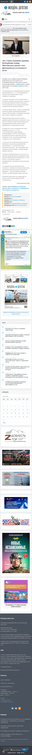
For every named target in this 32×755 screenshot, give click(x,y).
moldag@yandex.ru (6, 700)
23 (27, 413)
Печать (23, 75)
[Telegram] (14, 226)
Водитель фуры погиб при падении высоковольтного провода (15, 341)
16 (27, 409)
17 (3, 413)
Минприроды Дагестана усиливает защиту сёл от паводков (15, 353)
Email (28, 75)
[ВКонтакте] (3, 226)
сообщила (18, 84)
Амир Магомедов (10, 212)
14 (19, 409)
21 (19, 413)
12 (11, 409)
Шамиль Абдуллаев (14, 73)
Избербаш (18, 212)
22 (23, 413)
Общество (25, 74)
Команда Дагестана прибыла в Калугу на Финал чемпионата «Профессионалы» (17, 347)
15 (23, 409)
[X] (10, 226)
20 (15, 413)
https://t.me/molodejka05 (15, 196)
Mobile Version (20, 752)
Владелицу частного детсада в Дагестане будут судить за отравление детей (16, 360)
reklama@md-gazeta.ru (7, 702)
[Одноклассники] (5, 226)
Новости (20, 74)
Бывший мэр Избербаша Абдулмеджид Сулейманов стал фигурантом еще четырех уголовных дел (15, 188)
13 (15, 409)
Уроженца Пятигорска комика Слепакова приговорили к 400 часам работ (17, 335)
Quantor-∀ (6, 750)
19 (11, 413)
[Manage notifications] (3, 751)
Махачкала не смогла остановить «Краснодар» (15, 329)
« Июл (4, 423)
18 (7, 413)
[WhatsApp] (12, 226)
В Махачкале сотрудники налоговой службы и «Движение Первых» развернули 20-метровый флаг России (16, 376)
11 (7, 409)
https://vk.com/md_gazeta (20, 205)
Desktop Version (12, 752)
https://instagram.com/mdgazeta (17, 200)
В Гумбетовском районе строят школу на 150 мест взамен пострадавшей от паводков (17, 368)
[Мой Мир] (7, 226)
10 (3, 409)
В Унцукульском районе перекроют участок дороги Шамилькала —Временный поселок (15, 383)
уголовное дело (6, 214)
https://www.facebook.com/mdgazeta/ (18, 203)
